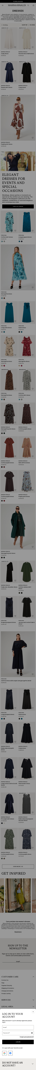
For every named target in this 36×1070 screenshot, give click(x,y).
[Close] (33, 1012)
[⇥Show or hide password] (32, 1033)
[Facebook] (10, 1053)
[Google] (4, 1053)
